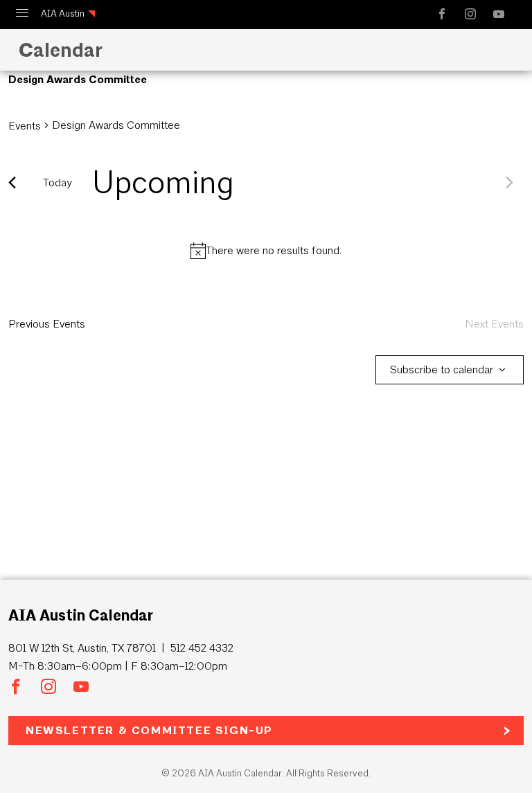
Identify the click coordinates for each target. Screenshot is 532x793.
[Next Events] (509, 182)
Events (24, 125)
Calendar (58, 50)
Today (57, 182)
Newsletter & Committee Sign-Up (149, 730)
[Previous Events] (12, 182)
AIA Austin (63, 13)
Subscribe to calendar (441, 369)
